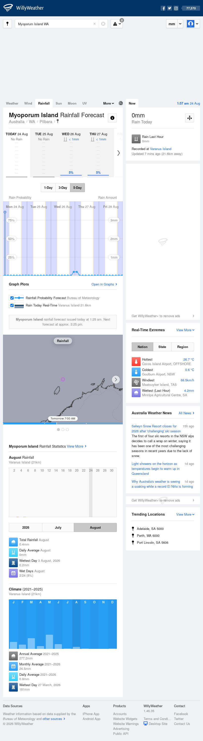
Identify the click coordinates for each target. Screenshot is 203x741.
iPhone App (91, 713)
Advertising (121, 728)
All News (185, 413)
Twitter (178, 718)
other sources (52, 718)
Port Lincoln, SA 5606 (152, 542)
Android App (91, 718)
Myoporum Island (57, 121)
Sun (59, 103)
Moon (72, 103)
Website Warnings (126, 723)
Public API (120, 733)
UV (84, 103)
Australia (17, 121)
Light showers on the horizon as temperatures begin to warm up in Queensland (163, 468)
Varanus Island (160, 148)
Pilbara (46, 121)
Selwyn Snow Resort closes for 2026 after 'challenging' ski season (163, 441)
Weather (12, 103)
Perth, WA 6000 (148, 535)
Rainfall (44, 103)
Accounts (120, 713)
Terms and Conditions (157, 718)
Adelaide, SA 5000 (150, 528)
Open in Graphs (103, 284)
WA (32, 121)
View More (75, 446)
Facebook (181, 713)
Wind (28, 103)
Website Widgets (125, 718)
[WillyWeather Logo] (26, 8)
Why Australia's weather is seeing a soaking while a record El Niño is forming (163, 484)
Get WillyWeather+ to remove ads (156, 315)
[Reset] (95, 24)
